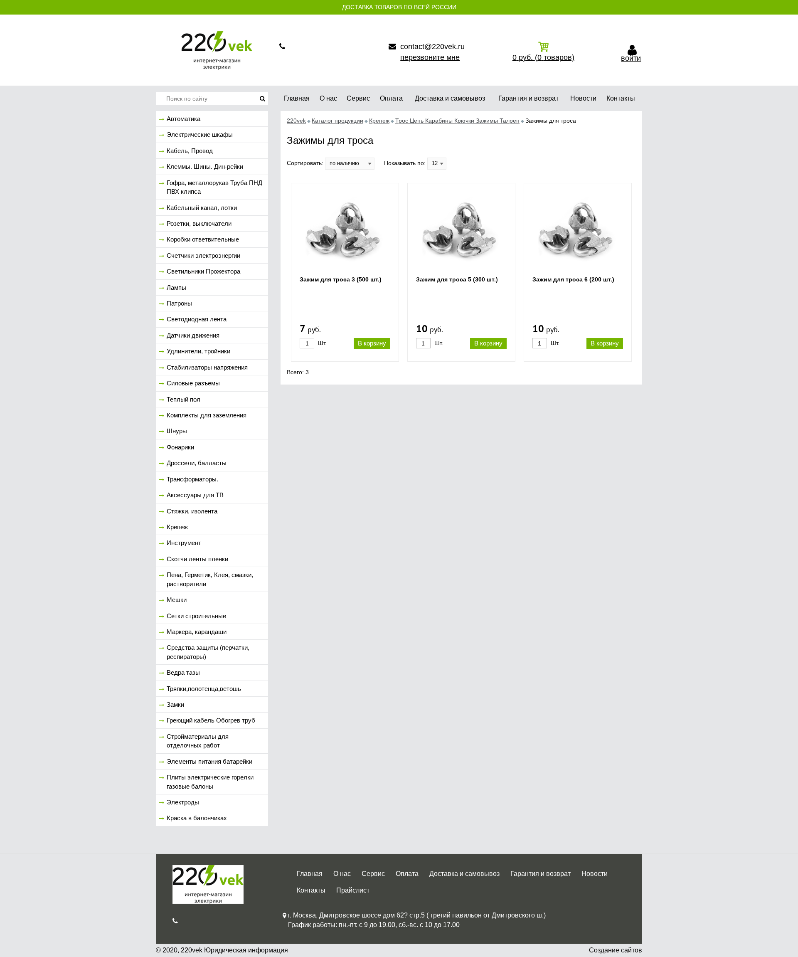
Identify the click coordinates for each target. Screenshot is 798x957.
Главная (310, 873)
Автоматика (183, 118)
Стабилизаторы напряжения (207, 367)
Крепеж (177, 526)
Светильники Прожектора (203, 271)
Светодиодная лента (197, 319)
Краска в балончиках (197, 817)
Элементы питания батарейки (209, 761)
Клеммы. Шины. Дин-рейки (205, 166)
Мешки (177, 599)
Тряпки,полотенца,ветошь (204, 688)
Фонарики (180, 447)
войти (631, 58)
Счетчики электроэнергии (203, 255)
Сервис (373, 873)
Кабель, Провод (190, 150)
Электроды (183, 802)
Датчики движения (193, 335)
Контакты (311, 890)
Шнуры (177, 430)
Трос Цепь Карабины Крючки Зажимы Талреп (457, 120)
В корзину (372, 343)
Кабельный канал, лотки (202, 207)
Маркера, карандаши (197, 631)
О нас (342, 873)
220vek (296, 120)
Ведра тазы (183, 672)
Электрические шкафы (200, 134)
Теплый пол (183, 399)
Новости (594, 873)
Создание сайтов (615, 950)
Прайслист (352, 890)
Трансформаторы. (192, 479)
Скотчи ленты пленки (197, 558)
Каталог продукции (337, 120)
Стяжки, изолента (192, 511)
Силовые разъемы (193, 383)
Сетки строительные (196, 615)
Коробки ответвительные (203, 239)
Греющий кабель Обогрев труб (211, 720)
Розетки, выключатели (199, 223)
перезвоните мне (430, 57)
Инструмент (184, 542)
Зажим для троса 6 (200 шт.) (573, 279)
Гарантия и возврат (540, 873)
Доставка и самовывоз (464, 873)
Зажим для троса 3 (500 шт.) (341, 279)
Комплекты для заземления (206, 415)
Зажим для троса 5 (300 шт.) (457, 279)
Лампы (176, 287)
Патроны (179, 303)
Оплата (407, 873)
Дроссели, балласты (197, 462)
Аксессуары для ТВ (195, 494)
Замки (175, 704)
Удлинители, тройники (198, 351)
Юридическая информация (246, 950)
